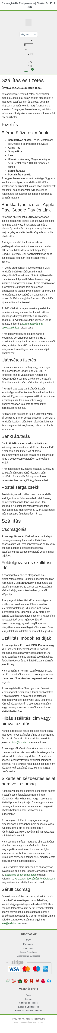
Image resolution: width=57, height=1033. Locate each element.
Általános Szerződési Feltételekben (35, 878)
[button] (28, 22)
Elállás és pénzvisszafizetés (21, 874)
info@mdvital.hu (21, 742)
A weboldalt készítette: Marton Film (28, 1022)
